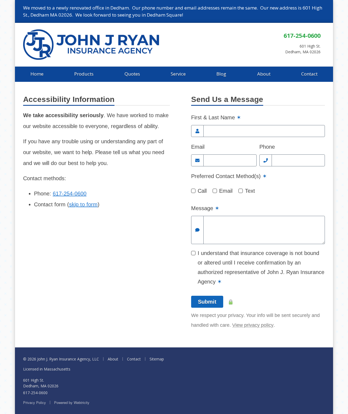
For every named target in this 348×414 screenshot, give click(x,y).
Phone (267, 147)
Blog (221, 74)
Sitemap (157, 359)
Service (178, 74)
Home (37, 74)
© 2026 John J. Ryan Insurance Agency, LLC (61, 359)
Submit (207, 302)
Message (205, 208)
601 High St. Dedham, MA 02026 (40, 383)
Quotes (132, 74)
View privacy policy (253, 325)
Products (84, 74)
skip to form (83, 204)
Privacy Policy (34, 402)
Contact (309, 74)
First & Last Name (216, 117)
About (264, 74)
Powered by (71, 402)
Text (250, 191)
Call (202, 191)
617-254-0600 (302, 35)
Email (197, 147)
